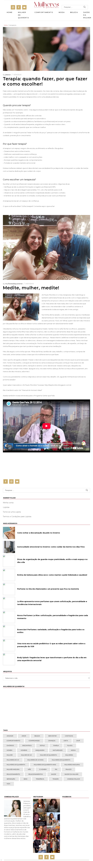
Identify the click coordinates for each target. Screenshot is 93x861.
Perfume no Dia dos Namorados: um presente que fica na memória (48, 589)
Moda (62, 12)
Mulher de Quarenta (23, 15)
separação (11, 779)
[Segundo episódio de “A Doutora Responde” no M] (53, 819)
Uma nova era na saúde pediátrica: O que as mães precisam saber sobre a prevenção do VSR (51, 645)
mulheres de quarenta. (16, 764)
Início (6, 25)
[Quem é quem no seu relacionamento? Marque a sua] (39, 819)
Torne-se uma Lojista (12, 512)
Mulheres (69, 755)
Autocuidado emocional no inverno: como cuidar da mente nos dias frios (51, 547)
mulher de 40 (26, 755)
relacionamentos (35, 774)
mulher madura (13, 769)
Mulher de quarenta (48, 755)
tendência (40, 779)
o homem (42, 769)
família (56, 745)
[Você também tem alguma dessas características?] (53, 805)
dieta (66, 741)
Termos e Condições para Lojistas (17, 516)
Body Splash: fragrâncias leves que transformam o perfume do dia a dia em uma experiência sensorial (51, 659)
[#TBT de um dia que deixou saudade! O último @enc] (53, 832)
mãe (29, 769)
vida (8, 784)
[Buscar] (84, 7)
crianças (51, 741)
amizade (10, 736)
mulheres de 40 (13, 760)
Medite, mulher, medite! (31, 287)
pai (56, 769)
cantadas (69, 736)
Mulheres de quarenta (61, 760)
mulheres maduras (72, 764)
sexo (25, 779)
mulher (10, 755)
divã (78, 741)
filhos (69, 745)
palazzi (68, 769)
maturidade (57, 750)
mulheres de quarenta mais (45, 764)
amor (24, 736)
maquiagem (39, 750)
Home (10, 12)
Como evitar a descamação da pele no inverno (38, 533)
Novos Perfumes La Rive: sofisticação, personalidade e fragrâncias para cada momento (52, 616)
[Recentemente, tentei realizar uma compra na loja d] (39, 832)
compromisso (34, 741)
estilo (42, 745)
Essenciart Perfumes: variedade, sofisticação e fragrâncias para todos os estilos (50, 631)
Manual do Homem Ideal (32, 390)
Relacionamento (13, 774)
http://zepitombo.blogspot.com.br (58, 385)
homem (9, 750)
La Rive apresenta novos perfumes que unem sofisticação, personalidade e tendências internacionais (52, 602)
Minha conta (8, 503)
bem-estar (52, 736)
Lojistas (6, 507)
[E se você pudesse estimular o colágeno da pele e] (39, 846)
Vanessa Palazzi (73, 779)
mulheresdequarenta (14, 284)
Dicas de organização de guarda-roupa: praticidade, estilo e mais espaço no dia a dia (52, 560)
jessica (8, 75)
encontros (26, 745)
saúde (53, 774)
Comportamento (44, 12)
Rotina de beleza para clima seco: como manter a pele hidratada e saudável (52, 575)
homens (24, 750)
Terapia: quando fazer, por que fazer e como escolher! (45, 81)
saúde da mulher (71, 774)
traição (56, 779)
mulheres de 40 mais (35, 760)
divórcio (10, 745)
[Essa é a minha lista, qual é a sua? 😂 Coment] (39, 805)
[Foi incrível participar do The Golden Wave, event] (53, 846)
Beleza (74, 12)
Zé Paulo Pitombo (49, 295)
